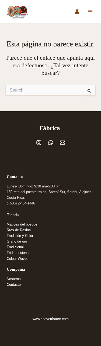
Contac (12, 285)
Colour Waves (18, 259)
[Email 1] (62, 142)
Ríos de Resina (19, 230)
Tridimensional (18, 253)
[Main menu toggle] (90, 11)
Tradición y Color (20, 236)
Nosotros (14, 279)
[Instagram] (38, 142)
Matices (13, 224)
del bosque (28, 224)
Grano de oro (17, 241)
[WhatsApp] (50, 142)
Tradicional (15, 247)
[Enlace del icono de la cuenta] (77, 11)
